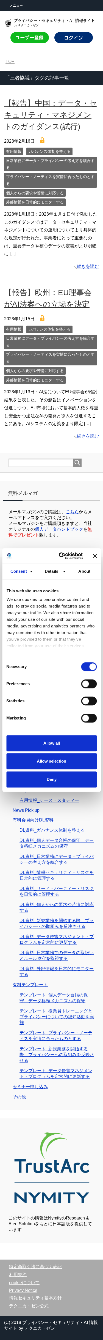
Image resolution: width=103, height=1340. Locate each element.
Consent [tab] (18, 571)
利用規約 (18, 1274)
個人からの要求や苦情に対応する (35, 193)
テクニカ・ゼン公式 (29, 1306)
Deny (52, 779)
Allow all (51, 743)
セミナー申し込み (30, 1086)
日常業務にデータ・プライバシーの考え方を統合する (50, 164)
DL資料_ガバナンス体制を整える (52, 830)
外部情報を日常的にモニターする (35, 202)
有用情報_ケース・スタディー (49, 800)
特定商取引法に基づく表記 (35, 1266)
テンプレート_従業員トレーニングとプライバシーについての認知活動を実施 (57, 1017)
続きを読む (88, 266)
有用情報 (13, 151)
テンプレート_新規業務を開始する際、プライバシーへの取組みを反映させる (57, 1054)
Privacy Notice (23, 1290)
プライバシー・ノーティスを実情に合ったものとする (50, 180)
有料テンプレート (30, 984)
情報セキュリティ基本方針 (35, 1297)
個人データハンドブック (59, 529)
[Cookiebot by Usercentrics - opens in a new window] (61, 555)
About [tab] (84, 571)
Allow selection (51, 761)
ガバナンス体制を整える (49, 151)
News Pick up (26, 810)
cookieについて (24, 1282)
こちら (72, 511)
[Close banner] (95, 556)
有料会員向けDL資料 (33, 820)
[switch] (88, 683)
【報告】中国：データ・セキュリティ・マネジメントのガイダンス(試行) (50, 115)
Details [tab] (51, 571)
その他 (19, 1097)
